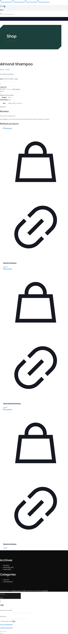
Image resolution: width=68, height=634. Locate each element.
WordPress (45, 590)
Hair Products (16, 89)
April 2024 (6, 565)
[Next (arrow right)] (2, 633)
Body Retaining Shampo (12, 404)
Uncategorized (8, 581)
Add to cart (3, 87)
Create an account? (6, 628)
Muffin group (16, 590)
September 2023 (8, 567)
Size (1, 74)
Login (13, 621)
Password (3, 616)
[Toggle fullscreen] (2, 631)
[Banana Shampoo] (7, 128)
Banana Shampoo (9, 263)
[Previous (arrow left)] (0, 633)
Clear (16, 79)
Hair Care (6, 579)
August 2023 (7, 569)
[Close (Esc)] (5, 631)
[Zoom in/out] (0, 631)
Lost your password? (6, 624)
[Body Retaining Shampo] (7, 269)
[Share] (4, 631)
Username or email (6, 610)
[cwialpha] (25, 2)
